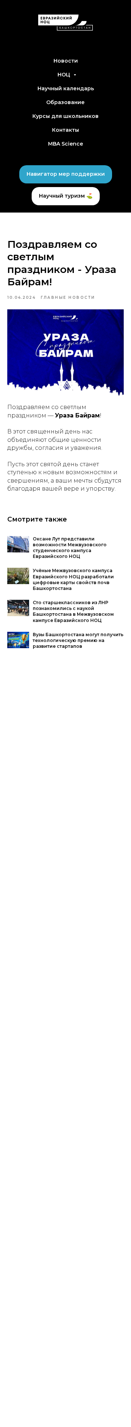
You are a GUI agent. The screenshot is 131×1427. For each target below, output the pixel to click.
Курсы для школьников (65, 116)
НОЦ (64, 74)
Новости (65, 61)
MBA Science (65, 143)
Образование (65, 102)
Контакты (65, 130)
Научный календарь (65, 88)
